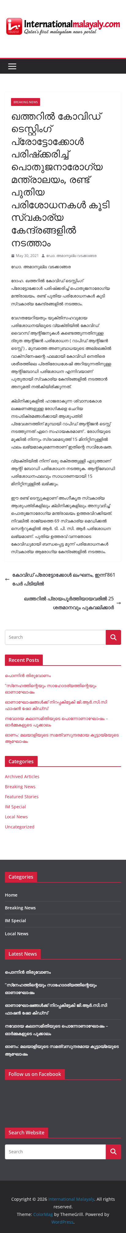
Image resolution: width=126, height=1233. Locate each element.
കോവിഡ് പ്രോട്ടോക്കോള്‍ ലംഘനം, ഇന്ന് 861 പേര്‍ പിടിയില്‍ (63, 579)
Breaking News (25, 102)
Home (11, 895)
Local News (16, 817)
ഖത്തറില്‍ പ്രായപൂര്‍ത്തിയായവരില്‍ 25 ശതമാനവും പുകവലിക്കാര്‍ (69, 603)
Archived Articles (22, 776)
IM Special (15, 807)
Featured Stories (22, 796)
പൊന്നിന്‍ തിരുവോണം (28, 675)
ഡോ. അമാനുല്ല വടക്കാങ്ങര (71, 255)
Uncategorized (20, 827)
